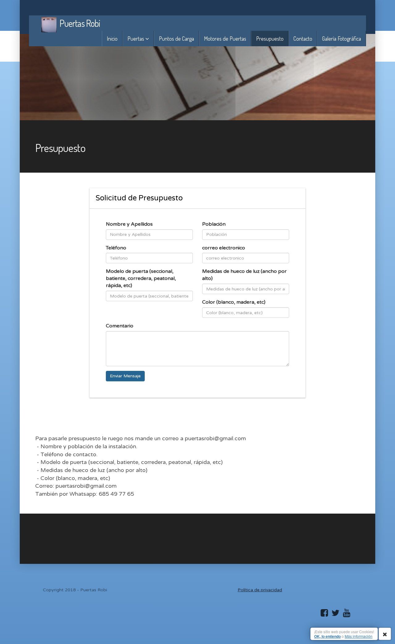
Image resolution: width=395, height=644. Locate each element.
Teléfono (116, 248)
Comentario (119, 326)
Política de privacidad (260, 590)
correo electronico (223, 248)
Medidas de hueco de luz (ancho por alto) (244, 274)
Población (214, 224)
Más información (358, 636)
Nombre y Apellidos (129, 224)
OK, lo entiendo (327, 636)
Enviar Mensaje (125, 376)
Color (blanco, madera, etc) (233, 302)
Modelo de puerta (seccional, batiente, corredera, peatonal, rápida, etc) (141, 278)
